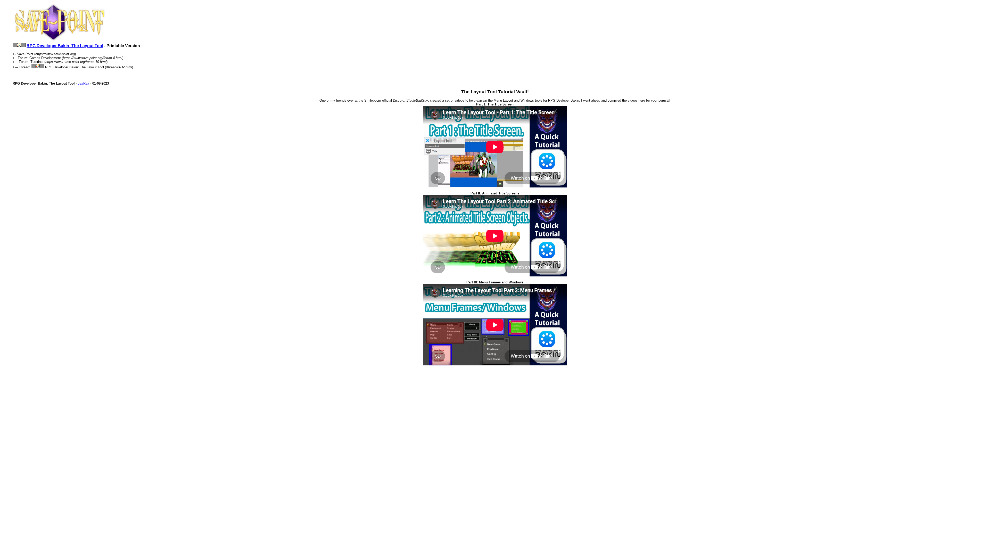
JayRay (83, 83)
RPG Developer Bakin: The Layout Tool (65, 46)
